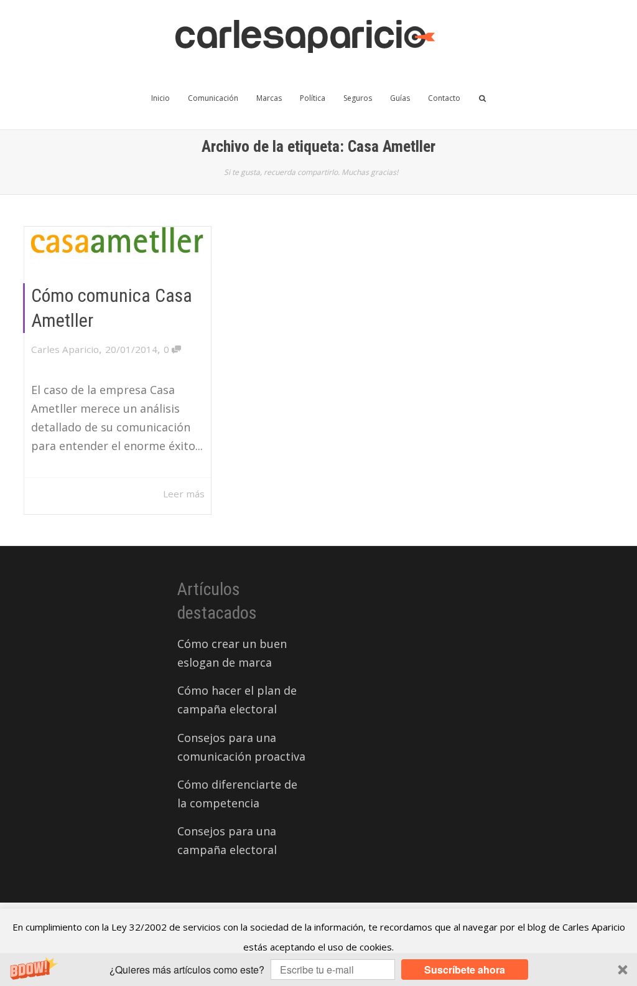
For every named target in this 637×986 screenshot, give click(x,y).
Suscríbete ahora (464, 969)
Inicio (160, 98)
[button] (318, 969)
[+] (118, 246)
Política (312, 98)
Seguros (357, 98)
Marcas (269, 98)
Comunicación (213, 98)
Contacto (444, 98)
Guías (400, 98)
